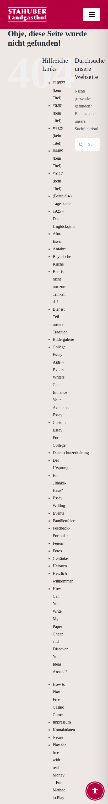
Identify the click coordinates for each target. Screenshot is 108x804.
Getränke (60, 558)
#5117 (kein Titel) (58, 181)
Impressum (62, 722)
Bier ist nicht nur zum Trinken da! (59, 286)
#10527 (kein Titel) (59, 90)
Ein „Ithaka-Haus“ (59, 483)
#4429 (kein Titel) (58, 135)
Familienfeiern (65, 521)
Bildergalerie (63, 339)
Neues (58, 737)
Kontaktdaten (64, 729)
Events (58, 513)
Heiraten (60, 566)
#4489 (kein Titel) (58, 158)
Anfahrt (59, 249)
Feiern (58, 543)
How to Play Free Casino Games (59, 699)
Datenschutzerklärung (71, 452)
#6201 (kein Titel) (58, 113)
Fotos (57, 551)
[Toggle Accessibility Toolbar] (95, 791)
